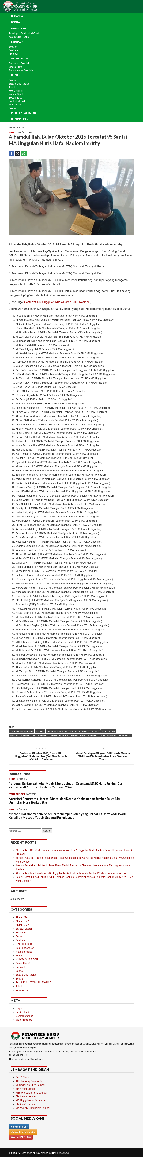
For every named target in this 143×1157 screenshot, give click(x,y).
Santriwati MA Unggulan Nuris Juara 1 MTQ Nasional (57, 302)
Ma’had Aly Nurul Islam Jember (33, 1108)
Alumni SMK (22, 925)
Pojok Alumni (16, 90)
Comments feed (24, 1016)
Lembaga (17, 41)
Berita (15, 22)
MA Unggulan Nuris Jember (84, 731)
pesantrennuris (20, 1126)
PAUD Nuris (22, 1077)
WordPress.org (24, 1019)
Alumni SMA (22, 921)
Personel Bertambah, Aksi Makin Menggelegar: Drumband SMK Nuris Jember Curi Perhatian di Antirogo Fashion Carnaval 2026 (66, 785)
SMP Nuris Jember (26, 1088)
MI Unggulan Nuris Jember (30, 1085)
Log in (19, 1008)
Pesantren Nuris (59, 735)
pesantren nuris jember (84, 735)
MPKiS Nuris (108, 731)
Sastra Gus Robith (19, 83)
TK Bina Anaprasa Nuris (29, 1081)
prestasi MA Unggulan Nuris (115, 735)
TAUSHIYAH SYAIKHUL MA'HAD (33, 982)
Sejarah (13, 46)
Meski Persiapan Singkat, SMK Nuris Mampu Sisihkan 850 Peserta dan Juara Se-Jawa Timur (103, 756)
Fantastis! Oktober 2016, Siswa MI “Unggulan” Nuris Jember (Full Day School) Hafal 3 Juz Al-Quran (40, 756)
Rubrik (15, 75)
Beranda (17, 16)
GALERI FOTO (24, 944)
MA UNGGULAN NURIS (57, 731)
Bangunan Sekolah (19, 63)
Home (12, 127)
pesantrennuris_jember (24, 1131)
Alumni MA (22, 917)
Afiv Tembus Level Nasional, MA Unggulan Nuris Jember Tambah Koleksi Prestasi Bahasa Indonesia (71, 873)
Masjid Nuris (15, 67)
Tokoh (12, 87)
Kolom (12, 108)
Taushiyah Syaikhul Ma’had (24, 33)
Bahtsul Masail (17, 101)
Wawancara (15, 104)
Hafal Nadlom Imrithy (21, 731)
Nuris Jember (40, 735)
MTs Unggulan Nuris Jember (31, 1092)
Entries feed (22, 1012)
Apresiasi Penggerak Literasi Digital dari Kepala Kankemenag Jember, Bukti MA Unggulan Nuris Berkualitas (64, 800)
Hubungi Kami (20, 119)
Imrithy (40, 731)
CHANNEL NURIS (22, 1137)
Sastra (12, 80)
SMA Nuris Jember (26, 1104)
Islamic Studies (17, 94)
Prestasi (13, 53)
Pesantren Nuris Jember (34, 1153)
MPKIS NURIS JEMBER (20, 735)
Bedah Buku (15, 97)
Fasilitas (13, 50)
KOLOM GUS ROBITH (28, 959)
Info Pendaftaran (23, 113)
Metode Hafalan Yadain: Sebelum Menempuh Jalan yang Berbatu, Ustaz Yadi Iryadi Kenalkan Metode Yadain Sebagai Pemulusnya (67, 816)
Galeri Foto (19, 58)
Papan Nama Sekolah (21, 70)
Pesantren (18, 28)
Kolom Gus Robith (19, 37)
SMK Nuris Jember (26, 1096)
